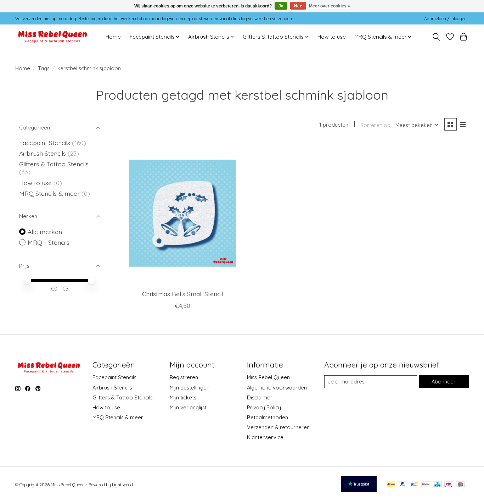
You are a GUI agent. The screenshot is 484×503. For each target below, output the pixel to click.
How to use (331, 36)
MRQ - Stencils (48, 242)
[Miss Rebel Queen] (52, 36)
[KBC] (437, 484)
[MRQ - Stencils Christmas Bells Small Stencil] (182, 213)
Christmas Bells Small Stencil (182, 294)
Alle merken (45, 232)
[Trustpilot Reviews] (359, 489)
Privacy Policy (264, 407)
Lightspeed (122, 484)
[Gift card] (460, 484)
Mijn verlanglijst (188, 407)
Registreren (184, 377)
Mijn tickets (183, 397)
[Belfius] (425, 484)
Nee (298, 6)
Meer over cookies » (329, 6)
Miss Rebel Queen (268, 377)
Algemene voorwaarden (277, 387)
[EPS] (448, 484)
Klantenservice (265, 437)
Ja (280, 6)
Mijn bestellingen (189, 387)
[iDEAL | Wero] (391, 484)
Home (113, 36)
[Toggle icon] (436, 37)
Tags (44, 68)
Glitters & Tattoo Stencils (54, 164)
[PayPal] (402, 484)
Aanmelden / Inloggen (445, 18)
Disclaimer (259, 397)
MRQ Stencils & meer (49, 193)
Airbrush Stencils (42, 153)
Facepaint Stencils (45, 143)
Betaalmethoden (267, 417)
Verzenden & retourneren (278, 427)
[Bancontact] (414, 484)
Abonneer (444, 381)
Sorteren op (375, 125)
